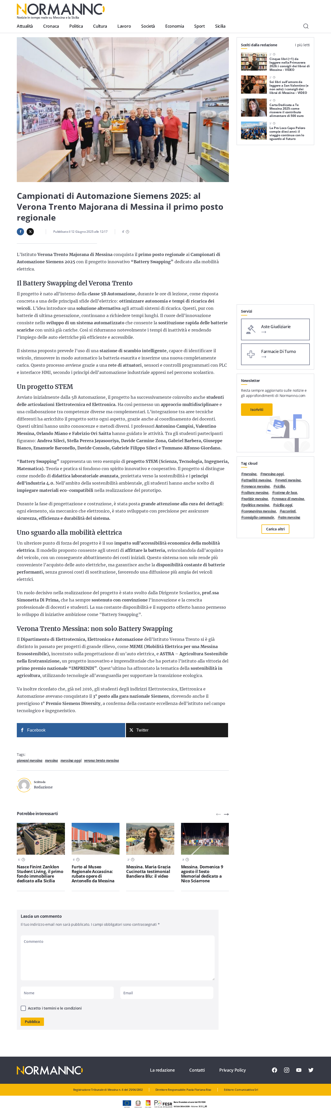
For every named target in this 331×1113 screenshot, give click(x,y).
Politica (76, 26)
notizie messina (256, 499)
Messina (51, 760)
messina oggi (71, 760)
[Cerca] (306, 26)
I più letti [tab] (302, 44)
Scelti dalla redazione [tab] (259, 44)
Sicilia (220, 26)
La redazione (162, 1070)
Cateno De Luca (286, 493)
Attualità (25, 26)
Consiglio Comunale (259, 517)
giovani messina (29, 760)
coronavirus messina (260, 511)
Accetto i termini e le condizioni (55, 1008)
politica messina (256, 505)
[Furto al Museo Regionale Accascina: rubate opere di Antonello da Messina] (96, 839)
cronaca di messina (289, 499)
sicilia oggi (283, 505)
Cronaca (51, 26)
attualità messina (257, 480)
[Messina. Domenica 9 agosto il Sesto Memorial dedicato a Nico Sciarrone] (205, 839)
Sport (199, 26)
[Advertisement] (275, 226)
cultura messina (256, 493)
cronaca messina (257, 486)
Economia (174, 26)
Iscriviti (256, 409)
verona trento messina (101, 760)
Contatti (197, 1070)
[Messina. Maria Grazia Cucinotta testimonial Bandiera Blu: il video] (150, 839)
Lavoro (124, 26)
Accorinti (289, 511)
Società (148, 26)
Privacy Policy (232, 1070)
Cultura (100, 26)
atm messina (290, 517)
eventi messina (289, 480)
